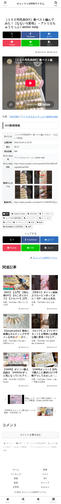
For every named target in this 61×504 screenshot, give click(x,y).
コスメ (45, 474)
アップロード (47, 214)
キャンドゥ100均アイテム (30, 3)
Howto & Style (19, 214)
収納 (16, 478)
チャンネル (45, 218)
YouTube (14, 116)
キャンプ (45, 482)
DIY (7, 214)
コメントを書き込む (30, 434)
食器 (16, 482)
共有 (32, 222)
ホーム (16, 469)
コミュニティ (31, 218)
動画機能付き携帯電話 (14, 227)
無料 (30, 227)
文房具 (16, 487)
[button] (49, 43)
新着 (45, 469)
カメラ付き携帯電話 (13, 218)
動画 (41, 222)
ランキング (16, 474)
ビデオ (8, 222)
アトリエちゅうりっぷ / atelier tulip (39, 116)
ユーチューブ (21, 222)
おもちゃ (45, 487)
